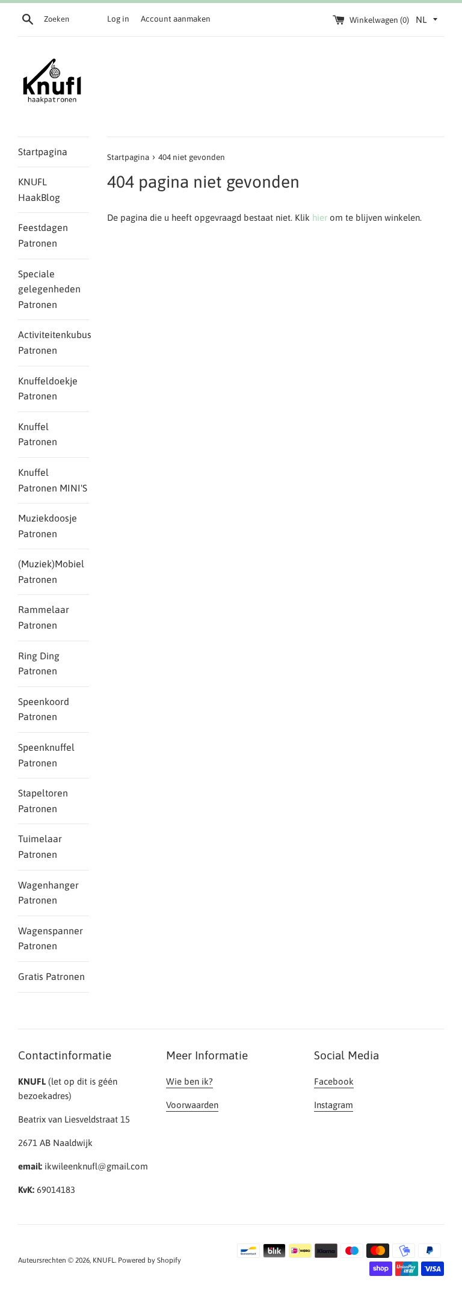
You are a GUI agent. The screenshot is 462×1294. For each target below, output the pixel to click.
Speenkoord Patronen (43, 709)
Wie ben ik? (189, 1081)
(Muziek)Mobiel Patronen (51, 571)
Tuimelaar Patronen (40, 846)
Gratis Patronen (51, 976)
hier (319, 217)
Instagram (333, 1105)
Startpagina (42, 151)
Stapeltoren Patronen (43, 800)
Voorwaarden (192, 1105)
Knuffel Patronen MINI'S (52, 480)
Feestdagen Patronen (43, 235)
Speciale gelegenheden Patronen (49, 289)
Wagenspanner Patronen (50, 938)
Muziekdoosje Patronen (47, 526)
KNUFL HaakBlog (39, 189)
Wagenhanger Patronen (48, 893)
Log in (118, 18)
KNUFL (104, 1260)
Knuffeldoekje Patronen (48, 388)
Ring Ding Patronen (39, 663)
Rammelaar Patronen (43, 617)
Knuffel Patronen (37, 434)
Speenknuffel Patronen (46, 755)
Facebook (334, 1081)
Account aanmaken (176, 18)
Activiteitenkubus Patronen (53, 342)
